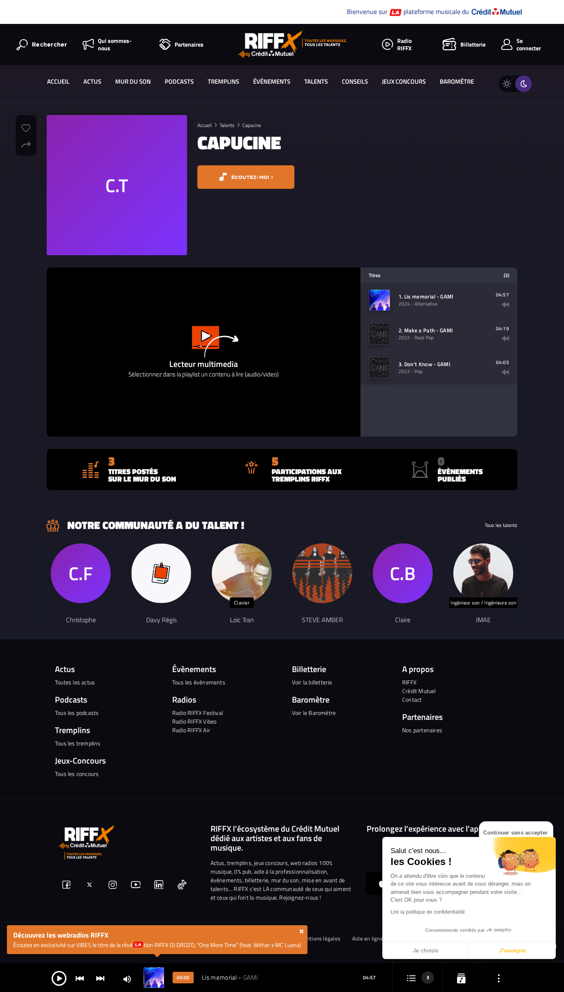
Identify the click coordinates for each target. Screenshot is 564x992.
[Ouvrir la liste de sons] (411, 977)
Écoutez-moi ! (251, 177)
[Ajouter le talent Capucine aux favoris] (26, 127)
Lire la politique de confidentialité (428, 912)
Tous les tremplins (78, 743)
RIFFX (409, 682)
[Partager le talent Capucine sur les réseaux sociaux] (26, 143)
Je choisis (425, 950)
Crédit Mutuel (419, 690)
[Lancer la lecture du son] (59, 977)
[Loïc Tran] (242, 573)
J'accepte (512, 950)
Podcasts (179, 81)
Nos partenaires (422, 730)
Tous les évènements (198, 682)
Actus (92, 81)
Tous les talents (501, 525)
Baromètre (457, 81)
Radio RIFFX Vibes (194, 721)
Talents (316, 81)
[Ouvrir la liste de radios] (461, 977)
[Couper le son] (127, 978)
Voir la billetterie (312, 682)
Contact (412, 699)
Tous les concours (77, 773)
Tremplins (223, 81)
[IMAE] (483, 573)
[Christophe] (81, 573)
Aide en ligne (367, 939)
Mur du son (133, 81)
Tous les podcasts (77, 712)
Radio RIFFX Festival (197, 712)
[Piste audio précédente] (79, 977)
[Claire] (403, 573)
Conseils (355, 81)
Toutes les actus (75, 682)
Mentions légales (320, 939)
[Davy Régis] (161, 573)
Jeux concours (404, 81)
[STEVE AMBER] (322, 573)
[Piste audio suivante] (100, 977)
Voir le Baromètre (314, 712)
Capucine (251, 125)
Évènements (271, 81)
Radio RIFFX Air (191, 730)
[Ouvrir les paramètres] (498, 977)
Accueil (58, 81)
